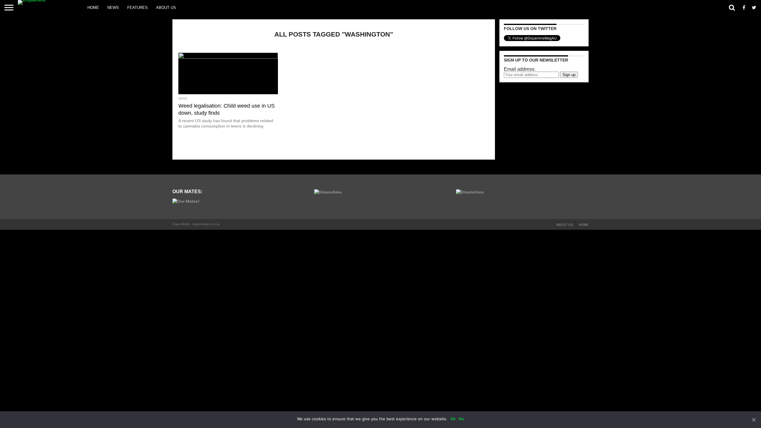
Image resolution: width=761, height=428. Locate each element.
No (461, 418)
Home (93, 7)
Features (137, 7)
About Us (166, 7)
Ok (453, 418)
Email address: (519, 69)
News (113, 7)
